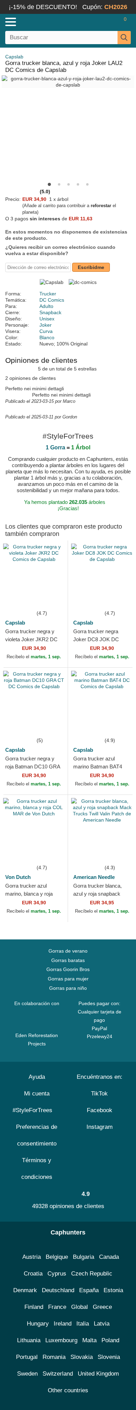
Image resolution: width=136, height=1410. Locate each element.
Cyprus (56, 1273)
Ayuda (37, 1077)
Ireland (62, 1323)
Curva (46, 331)
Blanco (46, 337)
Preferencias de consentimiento (36, 1135)
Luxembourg (61, 1340)
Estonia (113, 1290)
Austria (31, 1257)
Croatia (33, 1273)
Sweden (27, 1373)
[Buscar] (124, 37)
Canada (109, 1257)
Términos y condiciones (36, 1168)
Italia (82, 1323)
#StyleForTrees (34, 1110)
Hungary (38, 1323)
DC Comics (51, 300)
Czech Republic (91, 1273)
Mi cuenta (37, 1093)
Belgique (57, 1257)
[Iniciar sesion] (97, 22)
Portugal (27, 1357)
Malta (89, 1340)
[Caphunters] (39, 21)
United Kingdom (98, 1373)
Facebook (99, 1110)
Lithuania (28, 1340)
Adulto (46, 306)
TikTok (99, 1093)
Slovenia (109, 1357)
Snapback (50, 312)
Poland (110, 1340)
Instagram (99, 1127)
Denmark (25, 1290)
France (57, 1307)
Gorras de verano (68, 951)
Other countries (68, 1390)
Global (79, 1307)
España (89, 1290)
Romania (54, 1357)
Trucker (47, 293)
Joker (45, 325)
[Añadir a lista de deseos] (51, 598)
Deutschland (58, 1290)
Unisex (46, 318)
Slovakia (81, 1357)
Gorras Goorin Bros (68, 969)
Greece (102, 1307)
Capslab (14, 56)
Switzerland (58, 1373)
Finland (33, 1307)
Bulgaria (83, 1257)
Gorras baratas (68, 960)
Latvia (101, 1323)
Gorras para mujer (68, 978)
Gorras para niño (68, 988)
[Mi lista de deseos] (110, 22)
